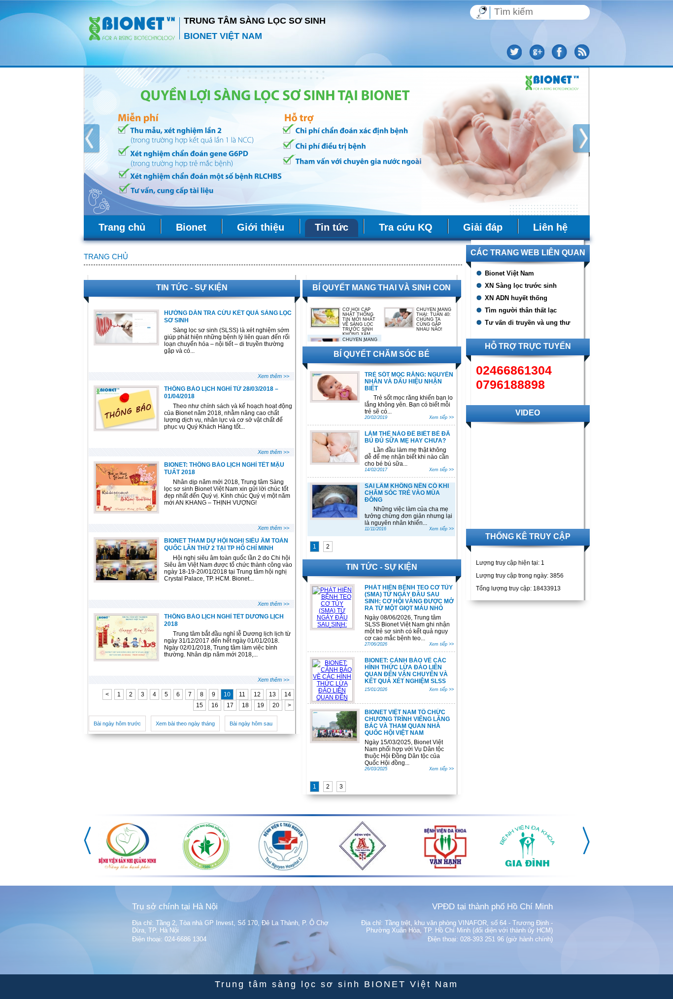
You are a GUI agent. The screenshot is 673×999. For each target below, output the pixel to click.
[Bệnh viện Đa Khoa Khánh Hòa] (288, 868)
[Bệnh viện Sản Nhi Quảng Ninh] (368, 868)
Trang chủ (122, 227)
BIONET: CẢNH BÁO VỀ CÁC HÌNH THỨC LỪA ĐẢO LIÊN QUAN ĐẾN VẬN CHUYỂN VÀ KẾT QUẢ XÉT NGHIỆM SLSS (406, 671)
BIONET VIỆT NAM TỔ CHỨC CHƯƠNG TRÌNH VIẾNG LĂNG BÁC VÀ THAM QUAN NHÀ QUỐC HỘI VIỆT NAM (407, 722)
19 (260, 705)
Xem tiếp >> (441, 417)
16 (214, 705)
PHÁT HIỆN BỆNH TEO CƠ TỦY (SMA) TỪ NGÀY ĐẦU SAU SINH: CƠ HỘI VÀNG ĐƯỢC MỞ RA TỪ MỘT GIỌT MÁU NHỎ (409, 598)
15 (199, 705)
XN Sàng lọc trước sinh (521, 285)
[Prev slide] (90, 140)
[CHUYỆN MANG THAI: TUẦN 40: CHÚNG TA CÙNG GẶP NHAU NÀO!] (399, 324)
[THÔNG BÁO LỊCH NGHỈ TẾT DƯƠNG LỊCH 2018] (126, 657)
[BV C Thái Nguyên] (524, 868)
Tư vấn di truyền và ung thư (527, 322)
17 (230, 705)
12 (257, 694)
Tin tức (331, 227)
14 (287, 694)
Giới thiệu (260, 227)
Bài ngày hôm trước (117, 723)
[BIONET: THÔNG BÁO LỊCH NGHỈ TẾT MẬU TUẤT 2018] (126, 509)
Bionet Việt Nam (509, 273)
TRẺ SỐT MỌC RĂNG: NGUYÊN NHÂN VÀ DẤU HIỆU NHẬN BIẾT (409, 381)
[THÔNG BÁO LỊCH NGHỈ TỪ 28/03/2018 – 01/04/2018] (126, 426)
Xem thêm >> (273, 376)
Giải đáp (483, 227)
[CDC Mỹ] (131, 868)
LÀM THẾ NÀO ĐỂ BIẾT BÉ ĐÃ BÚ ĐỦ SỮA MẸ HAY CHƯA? (407, 437)
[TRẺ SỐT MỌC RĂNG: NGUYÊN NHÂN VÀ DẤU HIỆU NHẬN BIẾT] (334, 398)
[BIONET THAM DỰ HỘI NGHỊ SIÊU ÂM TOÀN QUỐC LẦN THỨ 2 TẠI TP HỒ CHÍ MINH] (126, 578)
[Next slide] (582, 140)
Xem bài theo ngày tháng (185, 723)
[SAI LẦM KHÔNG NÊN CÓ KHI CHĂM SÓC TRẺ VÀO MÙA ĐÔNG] (334, 515)
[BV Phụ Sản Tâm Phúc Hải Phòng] (203, 868)
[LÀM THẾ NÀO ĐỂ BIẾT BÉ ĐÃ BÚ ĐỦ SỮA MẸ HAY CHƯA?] (334, 460)
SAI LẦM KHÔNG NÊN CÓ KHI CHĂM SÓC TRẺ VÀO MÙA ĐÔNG (407, 492)
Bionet (191, 227)
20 (275, 705)
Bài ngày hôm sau (251, 723)
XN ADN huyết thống (516, 298)
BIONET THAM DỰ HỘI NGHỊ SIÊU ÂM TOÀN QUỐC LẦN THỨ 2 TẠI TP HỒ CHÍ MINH (226, 544)
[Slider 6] (336, 141)
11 (242, 694)
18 (245, 705)
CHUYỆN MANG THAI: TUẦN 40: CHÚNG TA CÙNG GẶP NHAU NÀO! (433, 319)
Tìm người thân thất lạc (521, 310)
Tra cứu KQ (406, 227)
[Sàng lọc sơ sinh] (132, 27)
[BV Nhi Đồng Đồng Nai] (446, 868)
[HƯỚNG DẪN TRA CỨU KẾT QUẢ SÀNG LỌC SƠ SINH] (126, 341)
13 (272, 694)
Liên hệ (550, 227)
